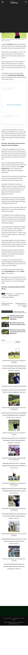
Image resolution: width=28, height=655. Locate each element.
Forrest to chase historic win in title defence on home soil (14, 559)
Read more (17, 370)
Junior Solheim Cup (9, 293)
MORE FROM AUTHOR (19, 311)
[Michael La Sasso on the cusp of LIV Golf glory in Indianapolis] (5, 317)
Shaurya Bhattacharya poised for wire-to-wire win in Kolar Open (14, 534)
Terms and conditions (7, 618)
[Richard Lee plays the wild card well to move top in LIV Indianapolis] (5, 331)
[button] (2, 2)
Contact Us (22, 618)
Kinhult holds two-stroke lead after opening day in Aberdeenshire (14, 509)
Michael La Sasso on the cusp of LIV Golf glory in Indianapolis (17, 317)
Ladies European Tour (19, 293)
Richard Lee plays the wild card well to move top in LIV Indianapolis (18, 331)
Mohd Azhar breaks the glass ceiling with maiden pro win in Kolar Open (14, 458)
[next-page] (5, 337)
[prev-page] (2, 337)
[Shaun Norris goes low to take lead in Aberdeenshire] (5, 324)
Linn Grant (4, 295)
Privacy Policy (15, 618)
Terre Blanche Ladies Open (13, 295)
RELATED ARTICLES (7, 311)
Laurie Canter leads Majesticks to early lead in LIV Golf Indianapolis (14, 484)
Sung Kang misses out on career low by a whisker (21, 305)
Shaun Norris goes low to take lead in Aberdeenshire (14, 386)
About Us (14, 619)
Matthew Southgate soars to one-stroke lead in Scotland (14, 433)
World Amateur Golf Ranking (7, 297)
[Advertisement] (14, 19)
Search (3, 340)
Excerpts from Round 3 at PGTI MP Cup (7, 304)
